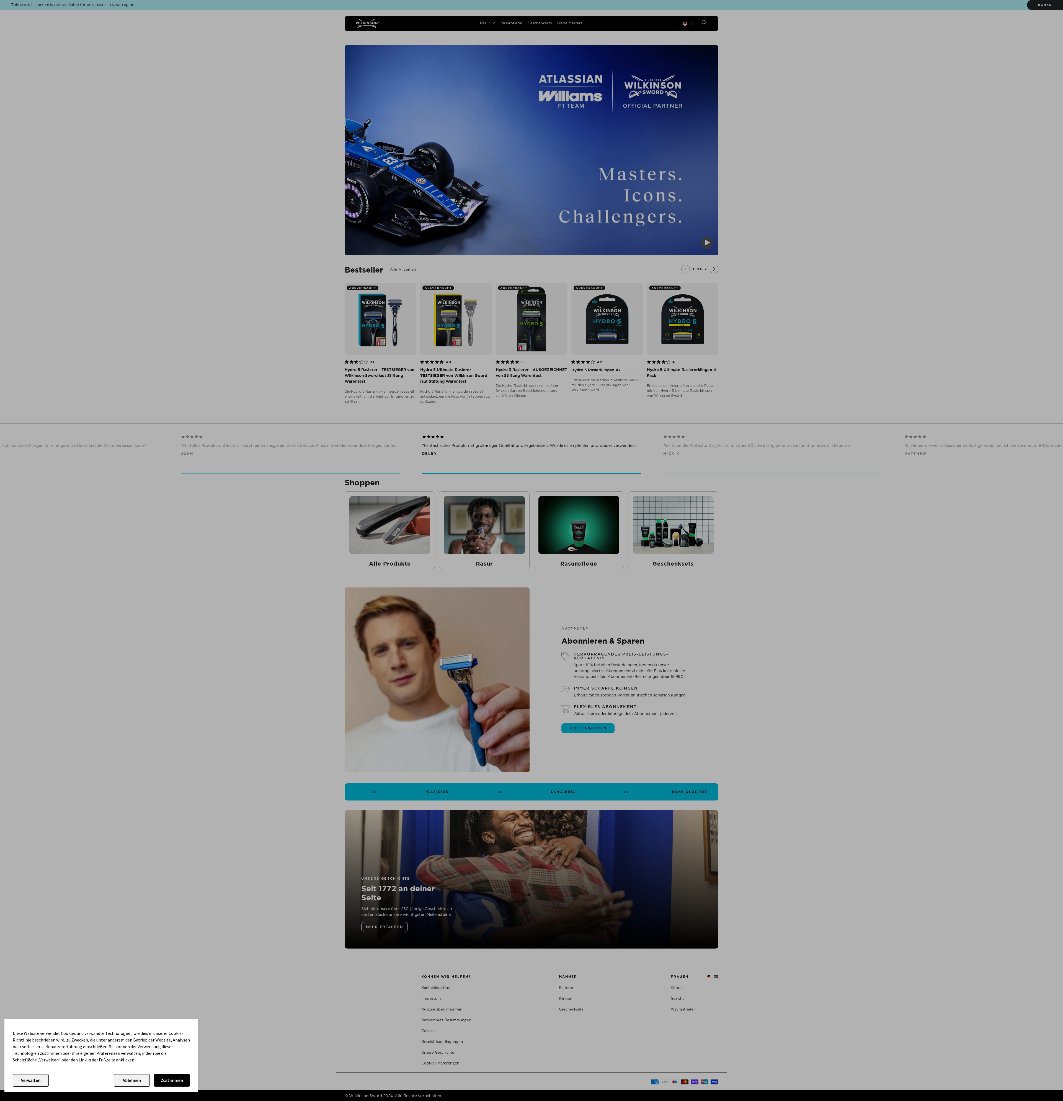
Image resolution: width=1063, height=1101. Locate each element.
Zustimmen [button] (172, 1080)
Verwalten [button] (30, 1080)
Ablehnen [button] (132, 1080)
